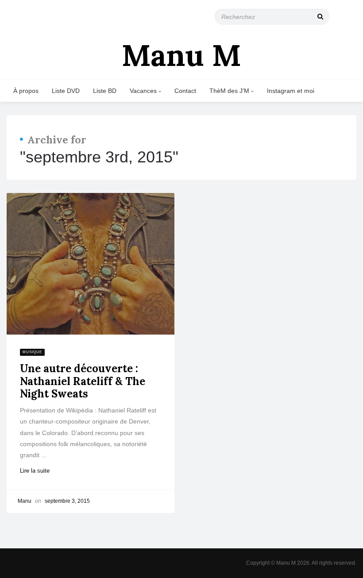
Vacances (144, 90)
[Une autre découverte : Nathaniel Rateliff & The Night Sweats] (90, 264)
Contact (185, 90)
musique (32, 352)
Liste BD (104, 90)
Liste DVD (66, 90)
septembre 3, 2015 (67, 501)
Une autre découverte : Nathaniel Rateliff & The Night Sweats (82, 381)
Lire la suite (38, 470)
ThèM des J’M (230, 90)
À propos (26, 90)
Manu (24, 501)
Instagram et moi (290, 90)
